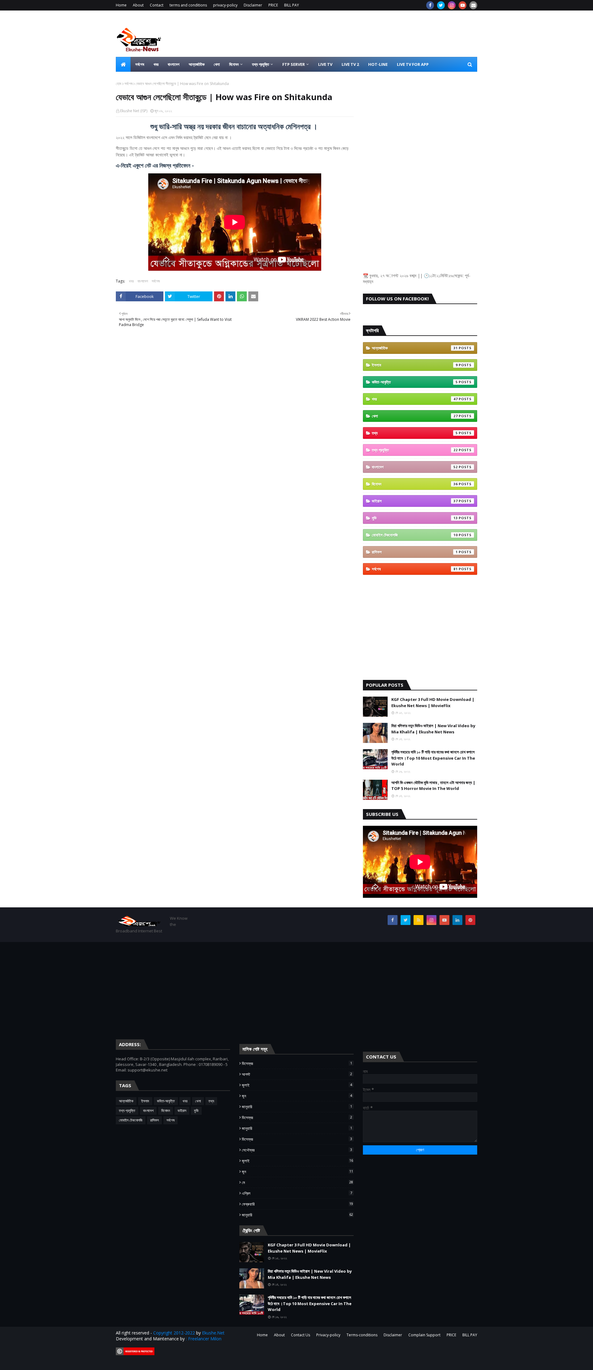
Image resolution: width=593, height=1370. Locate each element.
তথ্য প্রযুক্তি (415, 450)
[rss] (418, 920)
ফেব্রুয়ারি (297, 1204)
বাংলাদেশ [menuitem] (173, 64)
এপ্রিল (297, 1193)
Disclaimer (253, 5)
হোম (118, 83)
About (138, 5)
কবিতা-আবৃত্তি (415, 382)
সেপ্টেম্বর (297, 1150)
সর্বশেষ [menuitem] (139, 64)
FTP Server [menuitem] (293, 64)
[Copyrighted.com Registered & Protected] (135, 1353)
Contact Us (300, 1335)
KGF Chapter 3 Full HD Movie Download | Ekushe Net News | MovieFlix (432, 702)
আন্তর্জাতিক (415, 348)
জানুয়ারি (297, 1106)
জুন (297, 1096)
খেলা (415, 416)
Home (121, 5)
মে (297, 1182)
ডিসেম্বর (297, 1063)
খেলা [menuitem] (217, 64)
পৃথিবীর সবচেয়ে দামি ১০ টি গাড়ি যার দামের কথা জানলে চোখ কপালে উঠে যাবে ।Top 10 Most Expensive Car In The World (433, 758)
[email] (473, 5)
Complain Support (424, 1335)
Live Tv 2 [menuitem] (350, 64)
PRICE (273, 5)
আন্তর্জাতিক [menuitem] (196, 64)
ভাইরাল (415, 501)
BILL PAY (291, 5)
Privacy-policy (328, 1335)
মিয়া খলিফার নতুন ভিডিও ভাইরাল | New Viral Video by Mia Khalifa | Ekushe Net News (433, 729)
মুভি (415, 518)
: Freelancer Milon (203, 1339)
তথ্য (415, 433)
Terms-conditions (362, 1335)
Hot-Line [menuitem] (378, 64)
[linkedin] (457, 920)
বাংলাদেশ (142, 281)
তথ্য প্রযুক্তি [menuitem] (260, 64)
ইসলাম (415, 365)
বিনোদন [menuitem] (234, 64)
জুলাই (297, 1085)
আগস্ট (297, 1074)
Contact (156, 5)
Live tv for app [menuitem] (413, 64)
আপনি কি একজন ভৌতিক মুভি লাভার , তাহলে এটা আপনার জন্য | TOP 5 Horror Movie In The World (433, 785)
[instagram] (452, 5)
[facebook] (430, 5)
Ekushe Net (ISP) (133, 110)
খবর (131, 281)
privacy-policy (225, 5)
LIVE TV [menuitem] (325, 64)
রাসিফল (415, 552)
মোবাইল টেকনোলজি (415, 535)
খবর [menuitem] (156, 64)
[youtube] (462, 5)
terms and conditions (188, 5)
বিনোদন (415, 484)
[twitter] (441, 5)
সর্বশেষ (128, 83)
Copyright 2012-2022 (174, 1333)
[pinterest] (470, 920)
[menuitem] (123, 64)
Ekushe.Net (213, 1333)
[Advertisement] (364, 34)
